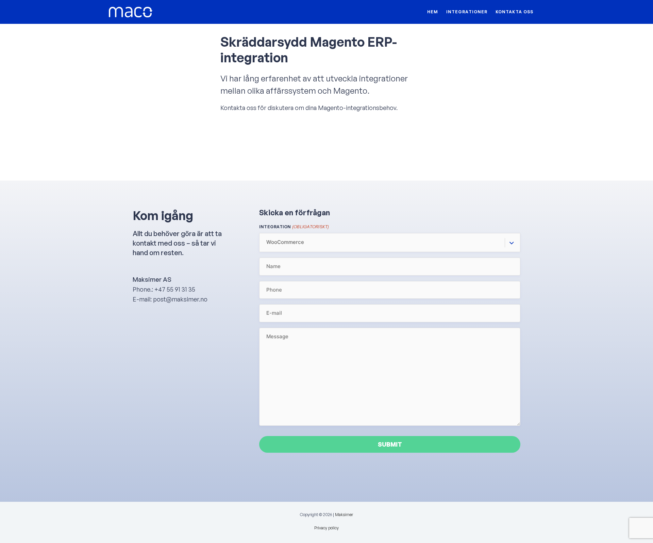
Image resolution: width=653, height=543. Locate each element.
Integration (294, 226)
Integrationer (466, 11)
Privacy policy (326, 527)
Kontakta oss (514, 11)
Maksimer (344, 514)
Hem (432, 11)
